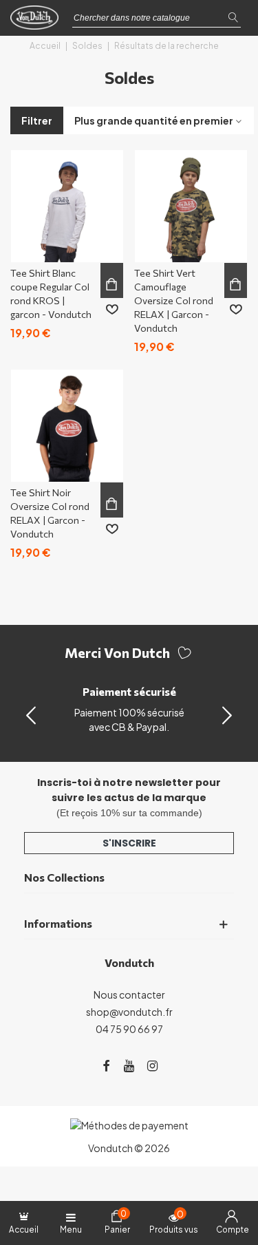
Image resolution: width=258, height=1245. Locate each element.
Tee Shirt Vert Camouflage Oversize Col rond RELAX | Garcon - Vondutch (173, 300)
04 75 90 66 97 (129, 1029)
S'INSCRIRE (129, 843)
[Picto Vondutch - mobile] (37, 21)
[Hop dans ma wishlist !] (112, 309)
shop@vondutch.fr (129, 1011)
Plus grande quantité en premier (153, 120)
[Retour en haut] (229, 1175)
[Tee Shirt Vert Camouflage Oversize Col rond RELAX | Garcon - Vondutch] (191, 206)
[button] (227, 714)
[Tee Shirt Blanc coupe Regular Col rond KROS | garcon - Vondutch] (67, 206)
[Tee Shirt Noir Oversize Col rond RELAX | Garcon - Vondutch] (67, 426)
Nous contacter (129, 994)
